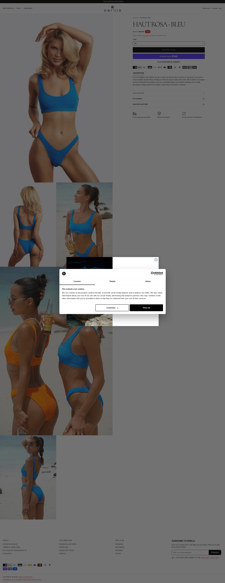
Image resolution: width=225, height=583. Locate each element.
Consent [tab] (77, 281)
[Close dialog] (156, 259)
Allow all (146, 308)
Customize (110, 308)
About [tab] (148, 281)
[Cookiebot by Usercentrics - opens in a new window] (152, 273)
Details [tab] (112, 281)
